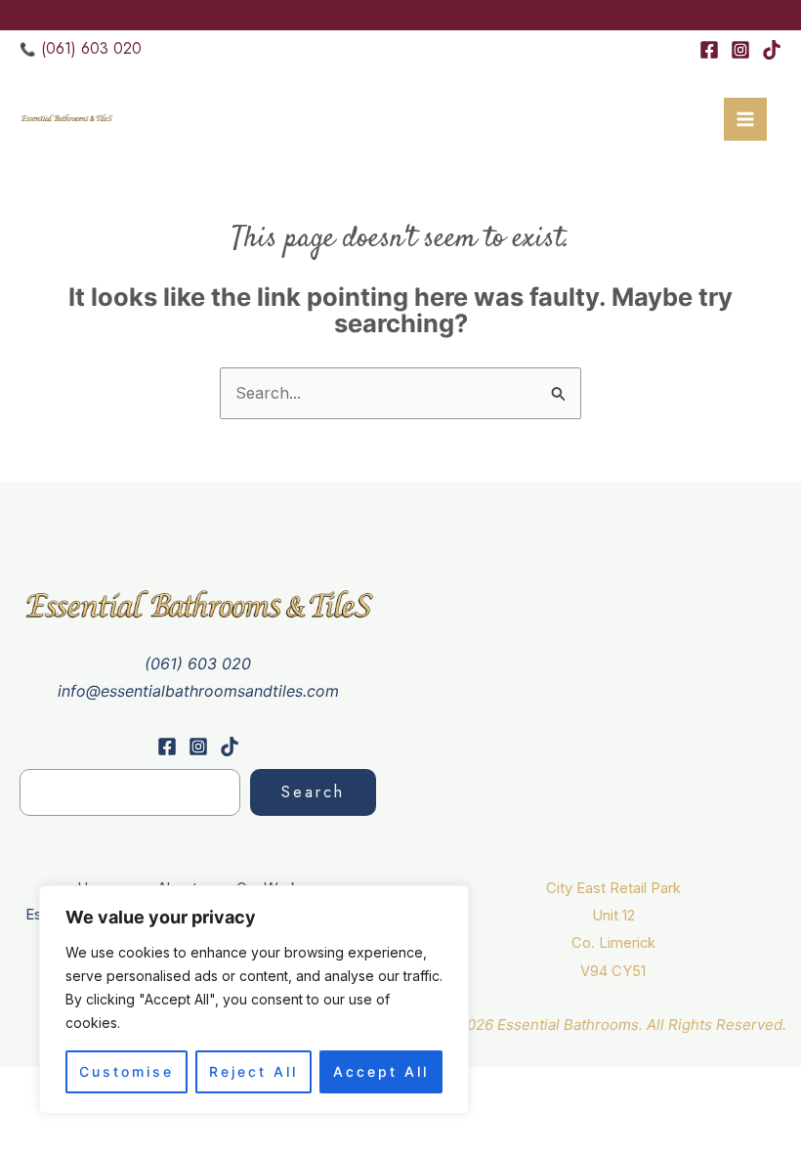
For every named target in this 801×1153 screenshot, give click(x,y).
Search (313, 792)
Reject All (253, 1071)
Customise (126, 1071)
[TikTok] (771, 50)
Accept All (381, 1071)
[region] (254, 999)
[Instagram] (740, 50)
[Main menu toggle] (745, 119)
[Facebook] (709, 50)
